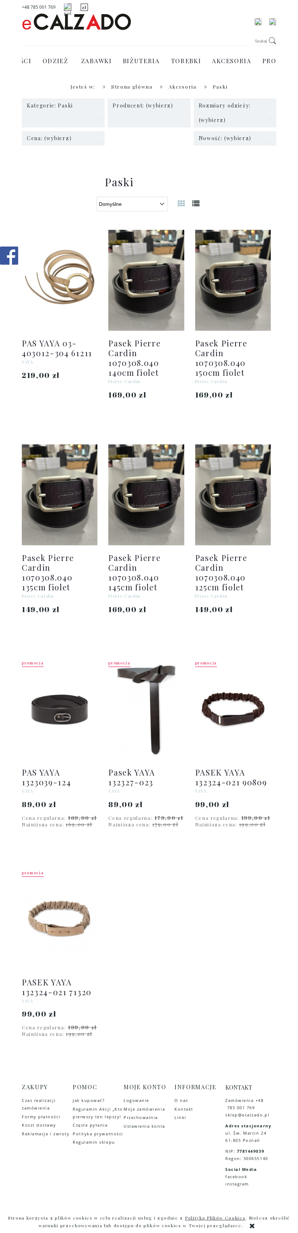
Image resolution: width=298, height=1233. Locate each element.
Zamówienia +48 (244, 1100)
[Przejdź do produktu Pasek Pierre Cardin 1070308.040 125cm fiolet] (233, 494)
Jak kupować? (89, 1100)
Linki (180, 1117)
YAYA (27, 362)
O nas (181, 1100)
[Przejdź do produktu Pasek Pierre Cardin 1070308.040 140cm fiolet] (146, 280)
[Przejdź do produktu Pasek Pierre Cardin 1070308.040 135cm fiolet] (59, 494)
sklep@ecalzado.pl (247, 1115)
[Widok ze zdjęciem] (182, 203)
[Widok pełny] (196, 203)
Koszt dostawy (39, 1125)
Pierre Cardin (124, 381)
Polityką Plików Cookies (215, 1218)
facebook (236, 1176)
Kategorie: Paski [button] (50, 105)
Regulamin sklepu (94, 1142)
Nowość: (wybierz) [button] (225, 138)
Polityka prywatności (98, 1133)
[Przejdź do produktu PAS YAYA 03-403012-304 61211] (59, 280)
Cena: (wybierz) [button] (49, 138)
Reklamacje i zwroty (45, 1133)
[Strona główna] (76, 22)
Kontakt (183, 1109)
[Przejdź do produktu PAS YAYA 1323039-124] (59, 709)
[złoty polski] (84, 7)
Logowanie (136, 1100)
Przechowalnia (141, 1117)
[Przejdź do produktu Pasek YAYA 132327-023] (146, 709)
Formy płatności (41, 1116)
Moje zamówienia (144, 1109)
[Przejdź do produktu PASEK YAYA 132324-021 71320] (59, 919)
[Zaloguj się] (258, 21)
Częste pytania (90, 1125)
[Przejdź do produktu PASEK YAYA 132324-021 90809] (233, 709)
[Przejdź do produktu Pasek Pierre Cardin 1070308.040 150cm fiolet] (233, 280)
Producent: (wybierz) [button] (143, 105)
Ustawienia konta (144, 1126)
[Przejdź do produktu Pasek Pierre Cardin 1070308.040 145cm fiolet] (146, 494)
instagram (237, 1184)
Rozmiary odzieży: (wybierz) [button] (225, 112)
